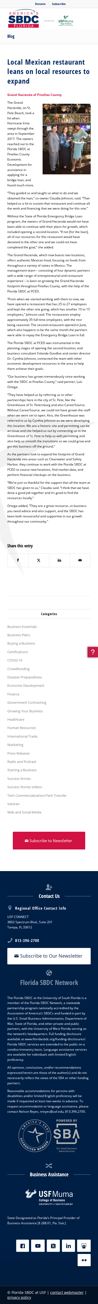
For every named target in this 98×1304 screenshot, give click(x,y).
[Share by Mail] (80, 560)
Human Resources (21, 727)
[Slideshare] (84, 1246)
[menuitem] (40, 4)
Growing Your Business (25, 711)
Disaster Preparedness (24, 677)
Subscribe (59, 4)
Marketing (15, 744)
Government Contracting (26, 702)
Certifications (17, 652)
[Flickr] (84, 1260)
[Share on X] (38, 560)
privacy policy (19, 1297)
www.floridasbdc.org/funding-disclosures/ (55, 1039)
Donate (40, 4)
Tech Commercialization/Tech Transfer (37, 795)
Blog (10, 36)
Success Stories (19, 778)
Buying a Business (21, 643)
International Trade (22, 736)
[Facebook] (22, 1246)
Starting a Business (22, 770)
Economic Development (25, 685)
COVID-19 (14, 660)
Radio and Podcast (21, 761)
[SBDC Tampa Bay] (40, 18)
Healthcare (15, 719)
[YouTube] (38, 1246)
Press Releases (18, 753)
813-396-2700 (27, 940)
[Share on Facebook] (18, 560)
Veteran (13, 803)
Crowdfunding (18, 668)
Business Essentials (22, 626)
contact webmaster (67, 1292)
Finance (13, 694)
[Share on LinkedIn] (59, 560)
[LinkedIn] (68, 1246)
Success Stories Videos (24, 787)
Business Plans (18, 635)
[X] (53, 1246)
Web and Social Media (24, 812)
